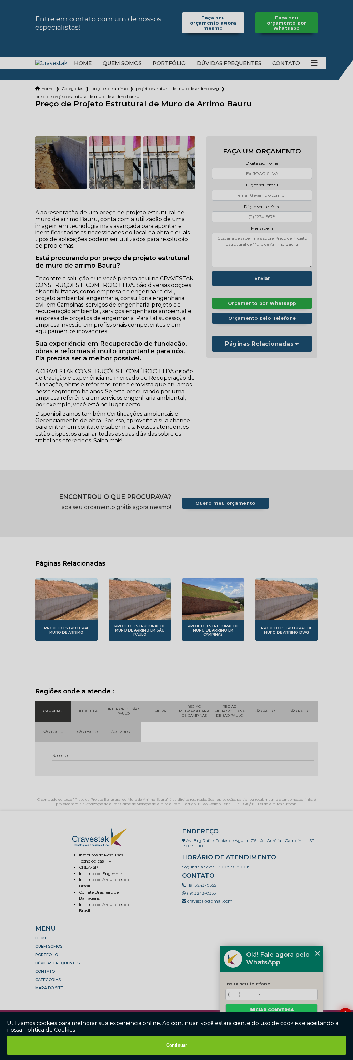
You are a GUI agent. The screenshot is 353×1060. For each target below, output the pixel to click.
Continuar (176, 1045)
